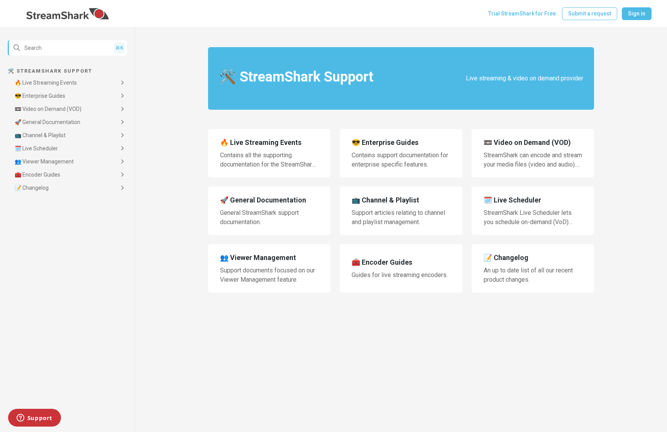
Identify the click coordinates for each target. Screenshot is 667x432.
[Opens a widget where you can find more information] (34, 418)
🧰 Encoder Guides (37, 175)
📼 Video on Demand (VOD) (48, 109)
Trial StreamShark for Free (522, 13)
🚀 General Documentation (47, 122)
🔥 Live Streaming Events (46, 83)
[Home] (67, 14)
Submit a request (589, 13)
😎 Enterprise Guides (40, 96)
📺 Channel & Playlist (40, 135)
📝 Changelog (32, 188)
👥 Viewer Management (44, 161)
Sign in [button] (636, 13)
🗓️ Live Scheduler (36, 148)
